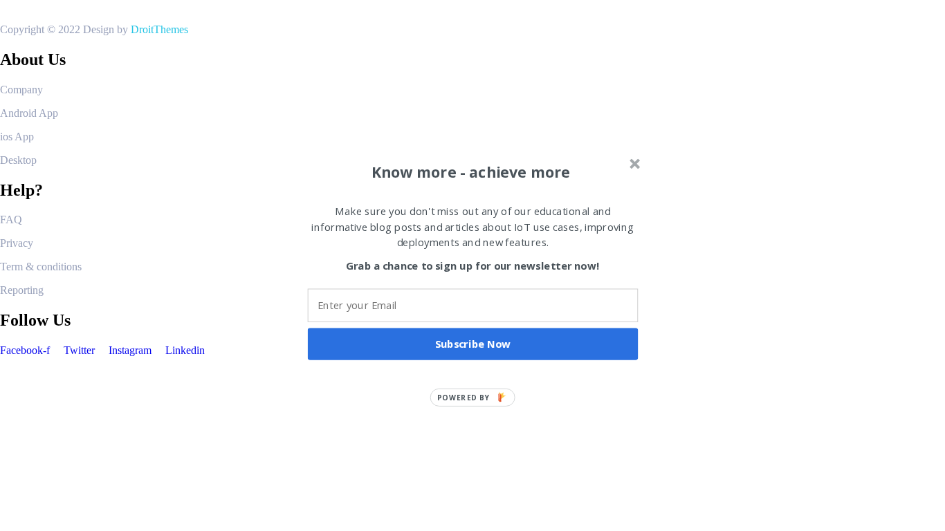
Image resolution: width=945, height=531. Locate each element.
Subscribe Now (473, 344)
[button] (471, 172)
